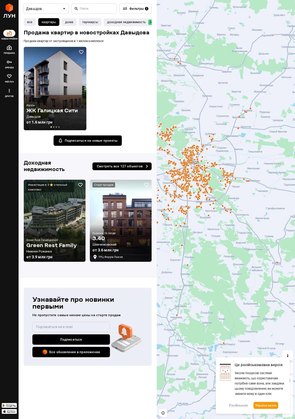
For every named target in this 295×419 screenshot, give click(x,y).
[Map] (226, 209)
